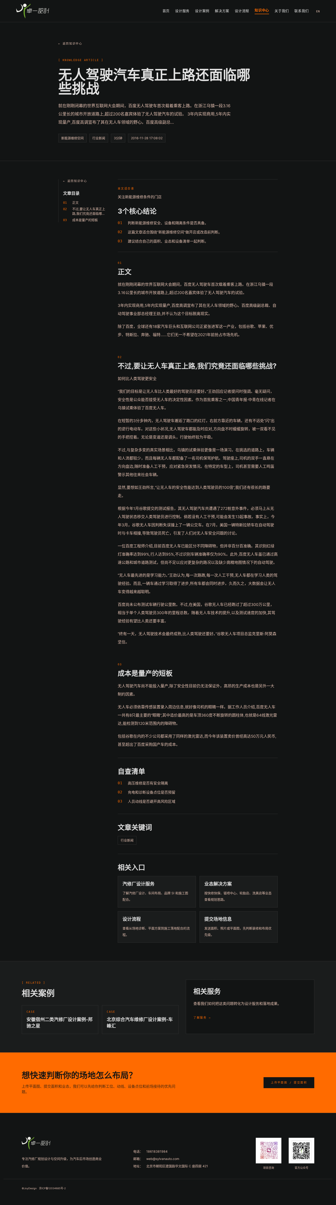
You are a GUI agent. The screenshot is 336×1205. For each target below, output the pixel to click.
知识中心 (262, 10)
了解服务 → (202, 1017)
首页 (166, 11)
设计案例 (202, 11)
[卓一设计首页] (32, 11)
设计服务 (182, 11)
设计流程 (242, 11)
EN (318, 11)
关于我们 (282, 11)
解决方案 (222, 11)
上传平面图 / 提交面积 (289, 1082)
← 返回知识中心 (70, 43)
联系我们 (301, 11)
